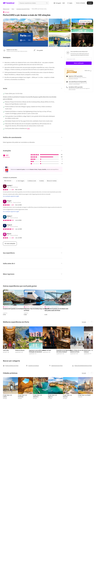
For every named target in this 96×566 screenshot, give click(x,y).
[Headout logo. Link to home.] (8, 3)
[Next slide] (92, 322)
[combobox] (33, 3)
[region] (16, 297)
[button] (25, 33)
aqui (28, 128)
